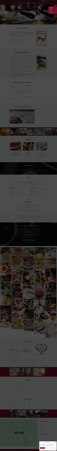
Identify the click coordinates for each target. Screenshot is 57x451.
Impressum (51, 449)
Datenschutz (48, 449)
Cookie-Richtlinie (45, 449)
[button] (55, 442)
